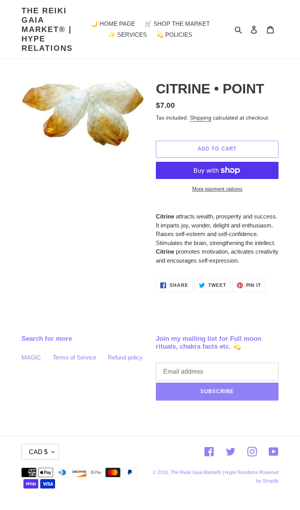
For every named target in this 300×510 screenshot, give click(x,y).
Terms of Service (74, 357)
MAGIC (31, 357)
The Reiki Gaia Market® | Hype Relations (47, 29)
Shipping (200, 118)
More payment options (217, 189)
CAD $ (38, 452)
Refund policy (125, 357)
